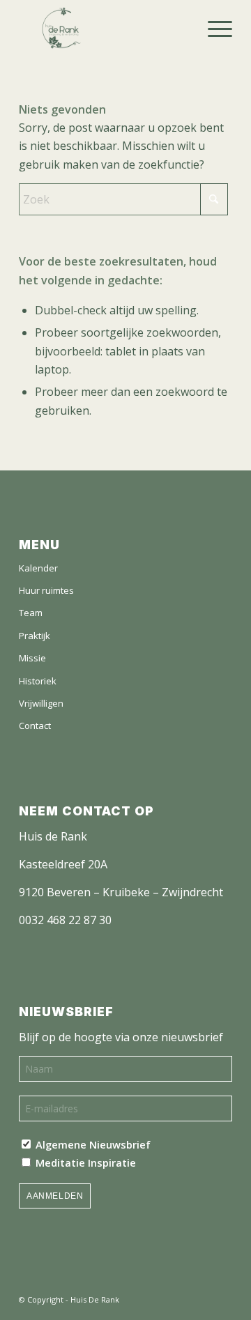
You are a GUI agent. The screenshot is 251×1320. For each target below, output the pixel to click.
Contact (35, 725)
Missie (32, 658)
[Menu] (213, 28)
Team (31, 612)
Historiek (37, 681)
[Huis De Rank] (125, 28)
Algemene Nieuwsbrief (92, 1144)
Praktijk (34, 635)
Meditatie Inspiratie (84, 1162)
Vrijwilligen (41, 703)
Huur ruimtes (46, 590)
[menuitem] (213, 28)
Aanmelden (54, 1196)
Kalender (38, 568)
